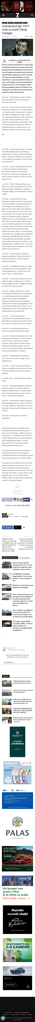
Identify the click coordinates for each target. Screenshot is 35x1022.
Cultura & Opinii (14, 1014)
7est (8, 36)
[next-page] (6, 635)
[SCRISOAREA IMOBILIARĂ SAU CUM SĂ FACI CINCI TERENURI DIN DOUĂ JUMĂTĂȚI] (7, 711)
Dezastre (9, 20)
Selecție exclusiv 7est (10, 558)
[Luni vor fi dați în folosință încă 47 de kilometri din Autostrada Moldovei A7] (7, 692)
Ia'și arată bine (18, 22)
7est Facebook (8, 1012)
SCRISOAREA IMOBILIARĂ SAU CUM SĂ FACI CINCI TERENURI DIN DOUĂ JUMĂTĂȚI (22, 710)
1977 (11, 516)
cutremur (16, 516)
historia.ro (11, 514)
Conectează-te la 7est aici (16, 650)
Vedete (25, 22)
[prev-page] (3, 635)
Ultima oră (10, 22)
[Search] (32, 15)
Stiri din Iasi (5, 567)
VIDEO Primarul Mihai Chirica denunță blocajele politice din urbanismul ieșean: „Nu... (22, 701)
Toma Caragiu (24, 516)
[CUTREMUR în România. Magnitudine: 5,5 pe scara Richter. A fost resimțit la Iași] (7, 576)
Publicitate (6, 1014)
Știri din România (5, 589)
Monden (30, 1014)
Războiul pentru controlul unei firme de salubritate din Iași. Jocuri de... (23, 719)
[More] (24, 527)
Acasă (3, 20)
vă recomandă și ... (25, 558)
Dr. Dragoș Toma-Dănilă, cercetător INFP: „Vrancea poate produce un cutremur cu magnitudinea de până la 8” (22, 625)
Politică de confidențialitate (21, 1012)
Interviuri (23, 1014)
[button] (3, 15)
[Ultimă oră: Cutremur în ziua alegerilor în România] (7, 587)
